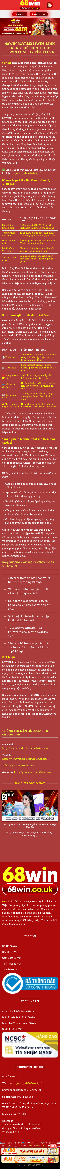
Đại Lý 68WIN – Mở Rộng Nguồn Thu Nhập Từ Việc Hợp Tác (30, 825)
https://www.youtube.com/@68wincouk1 (25, 758)
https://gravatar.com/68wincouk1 (33, 772)
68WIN (6, 62)
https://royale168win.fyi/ (26, 173)
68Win (6, 901)
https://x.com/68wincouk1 (20, 765)
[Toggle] (5, 578)
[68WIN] (30, 5)
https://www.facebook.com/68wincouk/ (25, 748)
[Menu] (4, 5)
